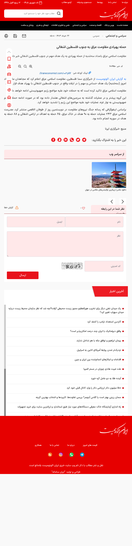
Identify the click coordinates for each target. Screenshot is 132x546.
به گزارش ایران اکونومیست (111, 79)
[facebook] (52, 140)
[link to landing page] (114, 14)
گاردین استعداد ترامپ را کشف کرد (104, 322)
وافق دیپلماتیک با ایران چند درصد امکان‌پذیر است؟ (95, 331)
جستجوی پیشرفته (84, 2)
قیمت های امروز (90, 445)
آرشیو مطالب (67, 2)
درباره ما (125, 2)
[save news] (14, 36)
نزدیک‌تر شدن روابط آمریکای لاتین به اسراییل (99, 350)
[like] (83, 208)
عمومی (96, 36)
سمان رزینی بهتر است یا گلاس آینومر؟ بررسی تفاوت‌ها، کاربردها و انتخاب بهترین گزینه (78, 397)
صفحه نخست (122, 25)
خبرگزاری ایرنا (112, 129)
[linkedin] (65, 140)
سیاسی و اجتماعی (79, 25)
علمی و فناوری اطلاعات (60, 25)
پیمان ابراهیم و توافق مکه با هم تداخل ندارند (98, 341)
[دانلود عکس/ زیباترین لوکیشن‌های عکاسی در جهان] (109, 175)
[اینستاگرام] (61, 455)
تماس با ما (112, 2)
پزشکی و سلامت (27, 25)
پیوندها (100, 2)
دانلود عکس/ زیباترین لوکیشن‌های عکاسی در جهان (105, 189)
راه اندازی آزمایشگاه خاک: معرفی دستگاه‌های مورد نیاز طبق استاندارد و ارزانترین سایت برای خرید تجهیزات (69, 407)
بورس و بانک (109, 25)
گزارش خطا (9, 207)
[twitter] (77, 140)
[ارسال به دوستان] (23, 36)
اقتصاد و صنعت (95, 25)
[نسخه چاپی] (6, 36)
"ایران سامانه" (58, 472)
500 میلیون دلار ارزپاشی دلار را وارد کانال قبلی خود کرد (94, 388)
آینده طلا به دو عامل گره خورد (106, 378)
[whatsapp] (71, 140)
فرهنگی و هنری (42, 25)
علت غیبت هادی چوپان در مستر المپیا (102, 369)
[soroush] (58, 140)
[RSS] (50, 455)
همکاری (38, 445)
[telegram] (86, 140)
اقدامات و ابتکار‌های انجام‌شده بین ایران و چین (98, 359)
